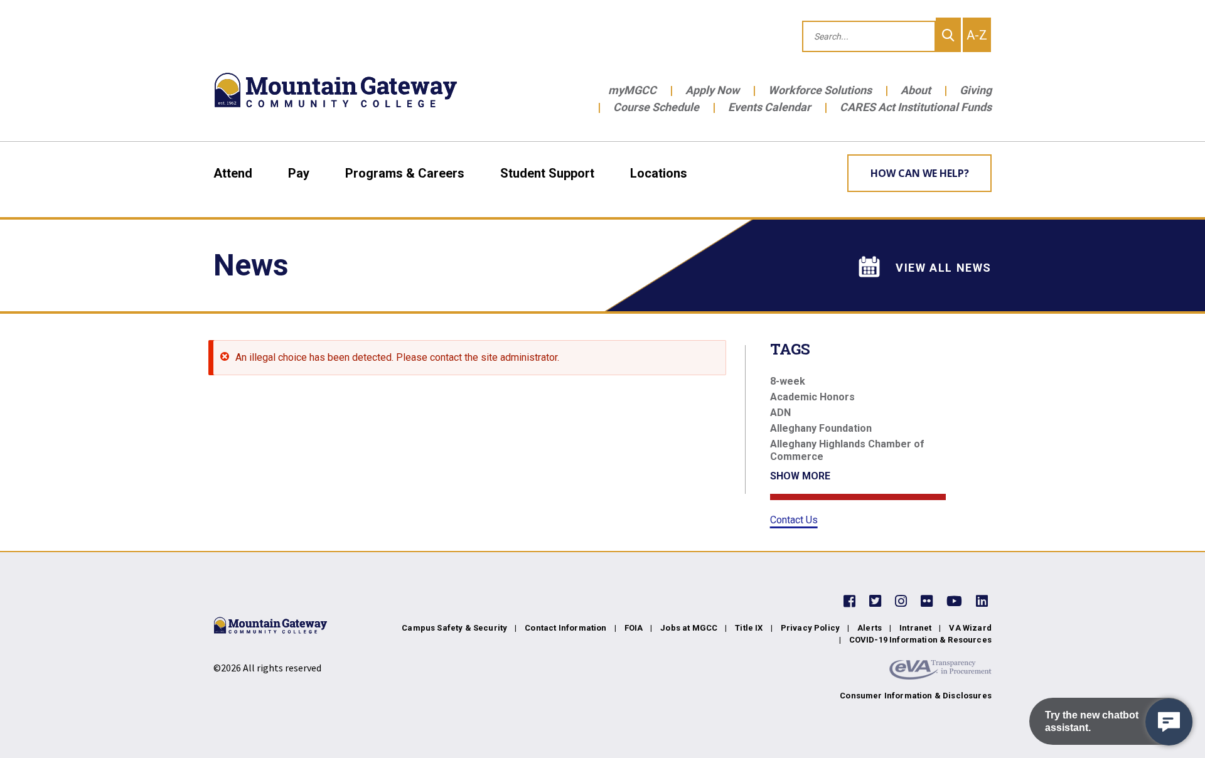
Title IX (749, 628)
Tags (790, 349)
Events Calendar (769, 107)
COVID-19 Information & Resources (920, 639)
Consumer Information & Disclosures (916, 695)
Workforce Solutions (820, 90)
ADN (780, 413)
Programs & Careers (404, 173)
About (916, 90)
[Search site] (948, 35)
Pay (298, 173)
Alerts (869, 628)
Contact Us (794, 520)
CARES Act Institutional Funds (916, 107)
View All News (944, 267)
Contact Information (565, 628)
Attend (232, 173)
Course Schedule (656, 107)
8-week (787, 381)
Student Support (547, 173)
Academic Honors (812, 397)
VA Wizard (970, 628)
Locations (658, 173)
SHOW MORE (800, 476)
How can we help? (919, 173)
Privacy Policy (810, 628)
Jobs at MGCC (688, 628)
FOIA (633, 628)
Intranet (915, 628)
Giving (976, 90)
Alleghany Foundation (821, 428)
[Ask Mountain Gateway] (1168, 721)
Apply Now (712, 90)
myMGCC (632, 90)
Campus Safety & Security (454, 628)
